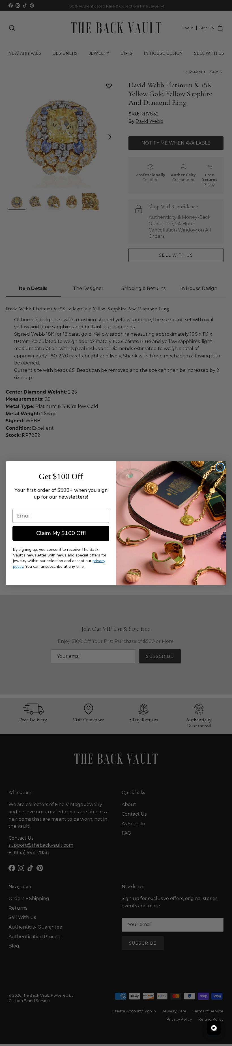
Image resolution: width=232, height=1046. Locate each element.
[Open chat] (214, 1028)
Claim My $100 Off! (61, 533)
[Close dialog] (220, 467)
